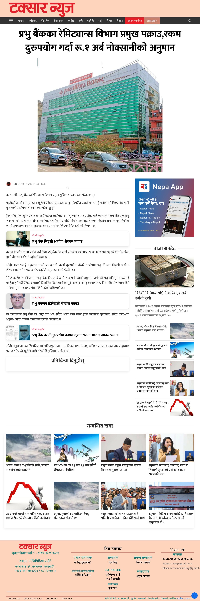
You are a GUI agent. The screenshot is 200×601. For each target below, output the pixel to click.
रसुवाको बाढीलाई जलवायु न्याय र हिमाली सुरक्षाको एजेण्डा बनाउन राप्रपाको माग (153, 387)
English (152, 20)
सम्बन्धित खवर (100, 426)
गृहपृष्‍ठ (21, 20)
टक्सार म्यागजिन (134, 20)
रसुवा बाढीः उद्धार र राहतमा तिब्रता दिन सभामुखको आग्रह (151, 366)
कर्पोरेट (71, 20)
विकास (120, 20)
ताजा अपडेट (164, 248)
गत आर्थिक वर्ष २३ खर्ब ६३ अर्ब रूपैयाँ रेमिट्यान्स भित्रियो (152, 347)
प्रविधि (90, 20)
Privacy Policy (33, 599)
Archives (52, 599)
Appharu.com (183, 598)
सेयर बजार (58, 20)
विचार (109, 20)
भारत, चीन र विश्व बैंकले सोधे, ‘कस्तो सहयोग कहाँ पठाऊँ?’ (152, 328)
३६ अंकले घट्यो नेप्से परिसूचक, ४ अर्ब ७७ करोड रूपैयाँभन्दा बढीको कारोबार (152, 406)
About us (14, 599)
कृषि (81, 20)
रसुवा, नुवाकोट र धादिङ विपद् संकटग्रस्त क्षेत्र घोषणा (71, 516)
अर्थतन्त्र (32, 20)
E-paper (67, 599)
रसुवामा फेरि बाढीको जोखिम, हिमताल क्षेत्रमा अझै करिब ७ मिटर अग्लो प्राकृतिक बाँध (171, 518)
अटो (100, 20)
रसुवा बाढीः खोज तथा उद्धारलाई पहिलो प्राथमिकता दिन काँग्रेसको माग (123, 516)
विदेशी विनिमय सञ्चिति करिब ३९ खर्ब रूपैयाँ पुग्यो (160, 296)
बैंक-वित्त (45, 20)
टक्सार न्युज (18, 184)
